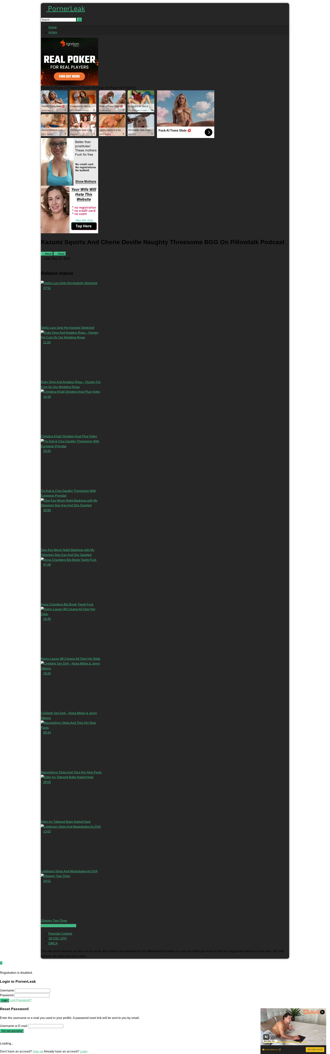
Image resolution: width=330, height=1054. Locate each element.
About (47, 253)
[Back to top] (1, 963)
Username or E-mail (13, 1026)
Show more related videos (58, 925)
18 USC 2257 (58, 938)
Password (7, 995)
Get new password (12, 1030)
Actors (53, 32)
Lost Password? (21, 1000)
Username (7, 990)
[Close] (1, 967)
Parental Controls (60, 933)
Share (60, 253)
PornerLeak (65, 8)
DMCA (53, 943)
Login (4, 1000)
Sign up (38, 1051)
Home (53, 27)
